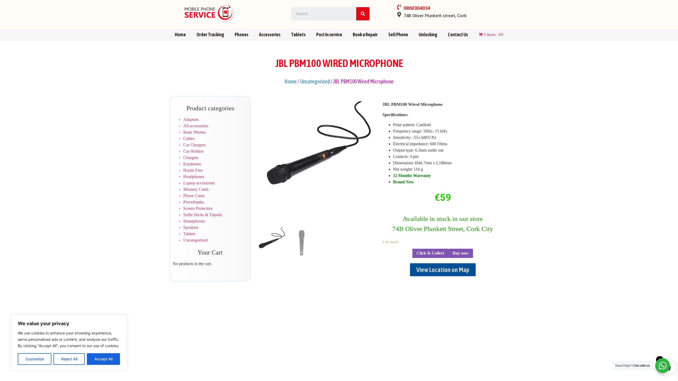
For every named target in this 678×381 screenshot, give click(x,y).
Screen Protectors (197, 208)
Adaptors (191, 119)
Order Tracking (210, 34)
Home (180, 34)
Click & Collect (430, 253)
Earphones (192, 164)
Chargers (190, 157)
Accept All (104, 359)
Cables (189, 138)
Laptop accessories (199, 183)
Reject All (69, 359)
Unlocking (428, 34)
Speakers (190, 227)
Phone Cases (194, 195)
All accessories (195, 126)
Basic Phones (194, 132)
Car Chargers (194, 145)
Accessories (269, 34)
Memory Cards (195, 189)
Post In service (329, 34)
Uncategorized (315, 81)
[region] (69, 342)
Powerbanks (193, 202)
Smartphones (194, 221)
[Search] (362, 13)
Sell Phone (398, 34)
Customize (34, 359)
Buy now (461, 253)
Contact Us (458, 34)
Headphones (193, 176)
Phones (241, 34)
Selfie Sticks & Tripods (202, 214)
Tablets (298, 34)
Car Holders (193, 151)
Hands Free (193, 170)
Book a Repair (365, 34)
